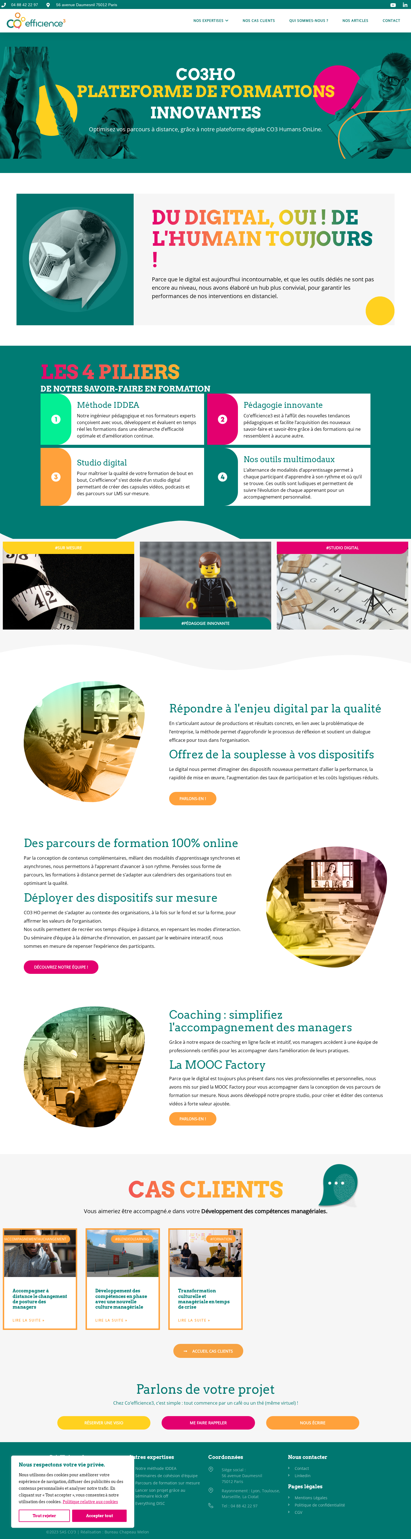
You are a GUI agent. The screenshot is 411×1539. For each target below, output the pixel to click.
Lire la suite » (29, 1320)
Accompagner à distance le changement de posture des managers (40, 1299)
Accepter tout (99, 1516)
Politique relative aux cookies (90, 1502)
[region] (72, 1492)
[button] (68, 548)
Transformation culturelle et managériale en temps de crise (204, 1299)
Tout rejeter (44, 1516)
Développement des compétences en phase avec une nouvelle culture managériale (121, 1299)
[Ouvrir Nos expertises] (226, 20)
